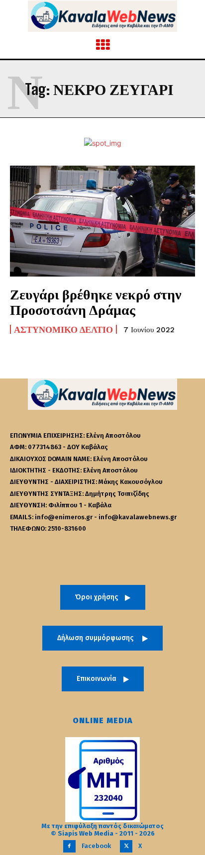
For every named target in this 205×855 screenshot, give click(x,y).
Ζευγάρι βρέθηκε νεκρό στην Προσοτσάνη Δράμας (96, 301)
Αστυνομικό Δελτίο (63, 329)
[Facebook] (69, 846)
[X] (126, 846)
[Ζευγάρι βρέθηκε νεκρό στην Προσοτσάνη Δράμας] (102, 221)
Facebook (96, 846)
